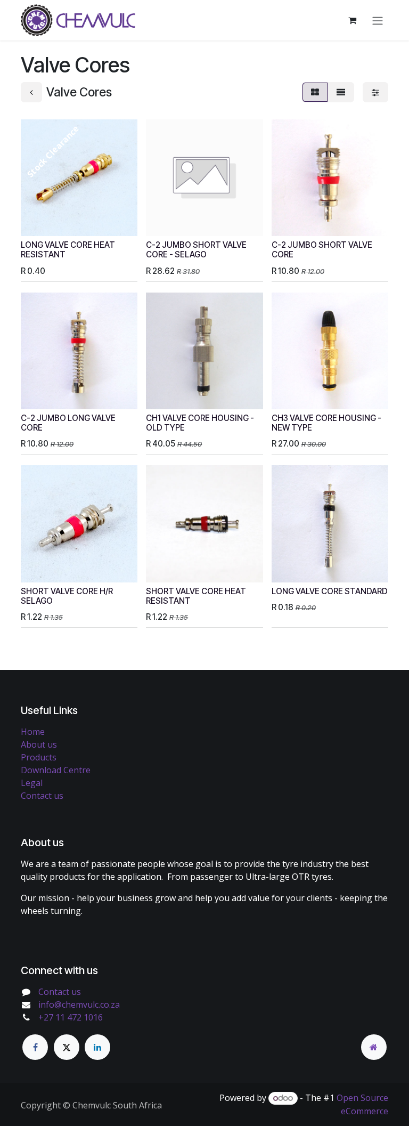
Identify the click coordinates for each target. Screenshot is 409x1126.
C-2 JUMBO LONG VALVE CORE (68, 423)
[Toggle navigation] (377, 20)
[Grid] (315, 92)
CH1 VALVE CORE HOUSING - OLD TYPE (200, 423)
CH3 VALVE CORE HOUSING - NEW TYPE (326, 423)
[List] (341, 92)
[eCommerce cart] (352, 20)
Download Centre (56, 770)
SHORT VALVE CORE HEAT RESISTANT (196, 596)
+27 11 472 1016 (70, 1017)
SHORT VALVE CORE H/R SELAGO (67, 596)
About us (39, 744)
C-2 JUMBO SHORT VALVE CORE (322, 250)
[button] (37, 222)
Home (33, 732)
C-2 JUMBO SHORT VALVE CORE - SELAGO (196, 250)
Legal (32, 783)
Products (38, 757)
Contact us (42, 795)
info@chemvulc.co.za (79, 1004)
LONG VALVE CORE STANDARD (330, 591)
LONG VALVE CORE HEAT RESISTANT (68, 250)
